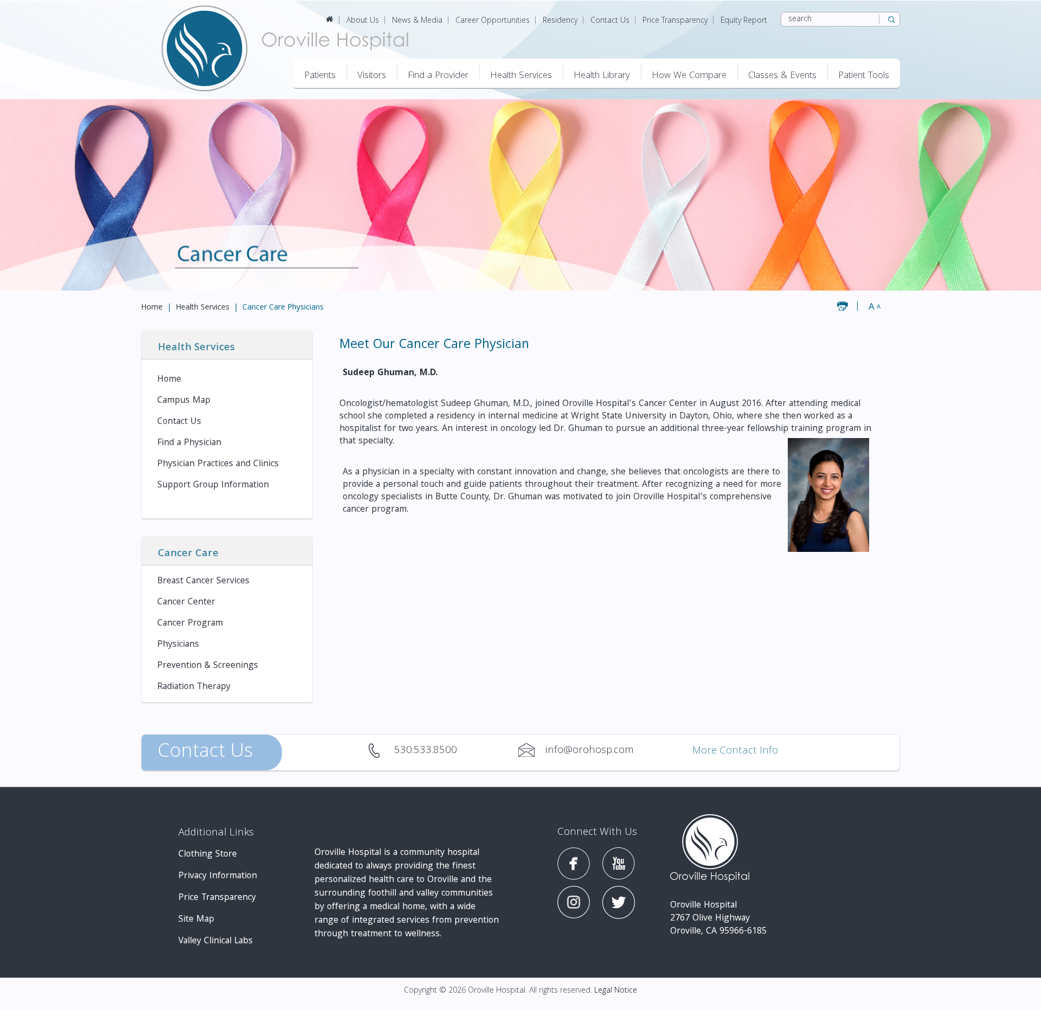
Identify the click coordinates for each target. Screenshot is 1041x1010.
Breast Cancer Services (203, 581)
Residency (560, 21)
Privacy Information (217, 876)
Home (152, 307)
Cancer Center (186, 602)
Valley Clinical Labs (215, 941)
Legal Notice (615, 991)
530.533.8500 (381, 750)
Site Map (196, 919)
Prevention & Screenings (207, 666)
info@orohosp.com (531, 750)
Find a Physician (189, 443)
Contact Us (609, 21)
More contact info (735, 752)
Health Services (202, 307)
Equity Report (744, 21)
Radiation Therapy (193, 687)
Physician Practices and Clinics (218, 464)
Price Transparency (675, 21)
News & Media (417, 21)
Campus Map (183, 401)
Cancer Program (190, 623)
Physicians (178, 645)
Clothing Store (207, 854)
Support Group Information (213, 485)
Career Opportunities (492, 21)
